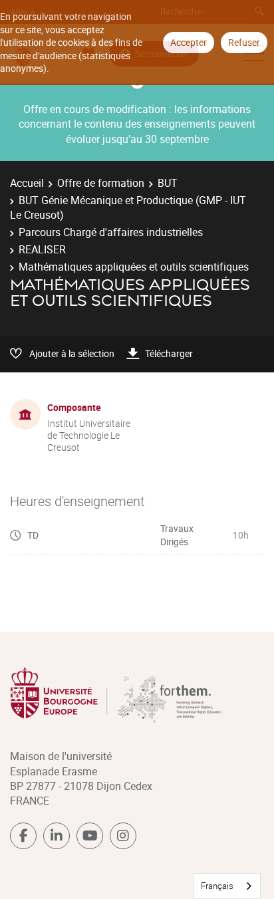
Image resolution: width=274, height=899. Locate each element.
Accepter (188, 42)
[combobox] (227, 886)
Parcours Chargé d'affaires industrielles (111, 232)
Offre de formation (100, 183)
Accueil (27, 183)
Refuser (244, 42)
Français (217, 886)
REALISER (42, 249)
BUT (168, 183)
